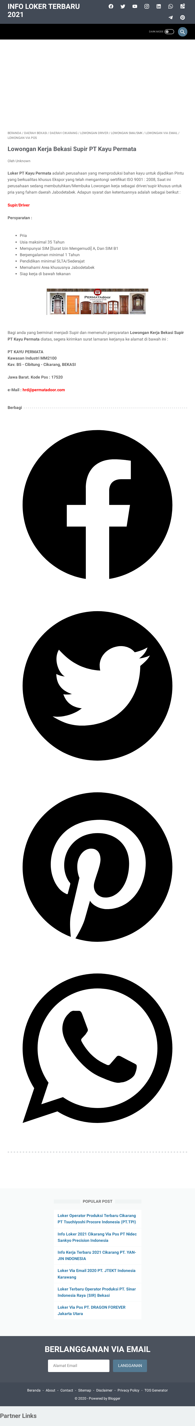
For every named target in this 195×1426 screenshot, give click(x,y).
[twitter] (122, 6)
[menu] (11, 31)
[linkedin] (158, 6)
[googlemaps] (181, 6)
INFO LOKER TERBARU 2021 (44, 10)
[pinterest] (181, 17)
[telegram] (170, 17)
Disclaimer (104, 1390)
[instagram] (146, 6)
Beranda (34, 1390)
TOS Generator (156, 1390)
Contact (66, 1390)
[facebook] (110, 6)
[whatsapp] (170, 6)
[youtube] (134, 6)
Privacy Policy (128, 1390)
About (50, 1390)
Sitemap (84, 1390)
